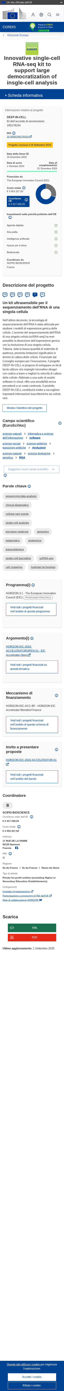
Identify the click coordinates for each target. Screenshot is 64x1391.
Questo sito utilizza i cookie (23, 1364)
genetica (8, 457)
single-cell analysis (17, 522)
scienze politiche (37, 443)
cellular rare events (17, 513)
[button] (41, 14)
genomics (43, 531)
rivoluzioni (39, 447)
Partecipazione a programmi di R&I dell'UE (30, 896)
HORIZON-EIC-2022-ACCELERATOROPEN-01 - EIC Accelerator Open (25, 651)
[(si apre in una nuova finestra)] (14, 13)
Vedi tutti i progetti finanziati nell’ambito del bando (26, 776)
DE (5, 294)
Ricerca (49, 14)
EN (12, 294)
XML (35, 927)
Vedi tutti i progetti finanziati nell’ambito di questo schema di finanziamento (29, 724)
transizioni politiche (14, 447)
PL (42, 294)
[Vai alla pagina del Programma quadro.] (32, 48)
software (34, 437)
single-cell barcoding (18, 558)
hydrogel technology (43, 567)
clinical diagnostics (17, 505)
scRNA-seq (46, 558)
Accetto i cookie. (32, 1376)
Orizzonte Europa (18, 35)
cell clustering (14, 567)
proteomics (34, 540)
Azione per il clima (16, 245)
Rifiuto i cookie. (32, 1385)
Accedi (33, 14)
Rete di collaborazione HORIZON (25, 900)
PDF (35, 937)
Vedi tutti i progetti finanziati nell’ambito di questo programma (30, 609)
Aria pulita (12, 232)
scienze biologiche (39, 453)
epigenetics (13, 540)
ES (20, 294)
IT (35, 294)
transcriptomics (15, 549)
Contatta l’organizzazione (21, 892)
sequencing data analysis (21, 496)
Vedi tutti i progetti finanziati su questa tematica (28, 666)
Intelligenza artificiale (18, 238)
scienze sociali (11, 443)
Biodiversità (13, 252)
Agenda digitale (15, 225)
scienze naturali (12, 433)
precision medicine (17, 531)
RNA (22, 457)
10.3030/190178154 (18, 136)
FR (27, 294)
